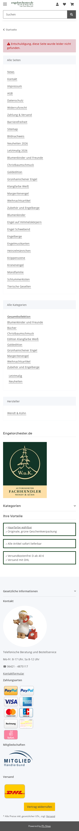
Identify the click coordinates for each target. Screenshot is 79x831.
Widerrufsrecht (17, 107)
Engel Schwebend (18, 229)
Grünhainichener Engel (22, 179)
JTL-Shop (46, 826)
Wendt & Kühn (16, 413)
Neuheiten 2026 (17, 143)
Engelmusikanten (18, 243)
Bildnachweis (15, 136)
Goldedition (14, 172)
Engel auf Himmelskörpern (24, 222)
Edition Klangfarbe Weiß (23, 339)
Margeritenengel (18, 193)
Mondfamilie (15, 272)
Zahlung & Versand (19, 115)
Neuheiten (15, 381)
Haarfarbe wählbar (20, 527)
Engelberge (14, 236)
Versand (50, 816)
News (10, 72)
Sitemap (12, 129)
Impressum (14, 86)
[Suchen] (71, 14)
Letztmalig (15, 376)
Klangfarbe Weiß (18, 186)
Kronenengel (15, 265)
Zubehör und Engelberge (23, 208)
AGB (10, 93)
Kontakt (12, 79)
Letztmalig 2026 (17, 150)
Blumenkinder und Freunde (25, 158)
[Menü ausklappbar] (5, 2)
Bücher (11, 328)
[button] (57, 4)
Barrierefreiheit (17, 122)
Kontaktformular (13, 673)
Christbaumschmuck (20, 165)
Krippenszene (16, 258)
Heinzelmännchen (19, 251)
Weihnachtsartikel (18, 200)
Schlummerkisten (18, 279)
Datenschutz (15, 100)
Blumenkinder (16, 215)
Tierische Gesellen (19, 286)
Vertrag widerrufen (39, 807)
